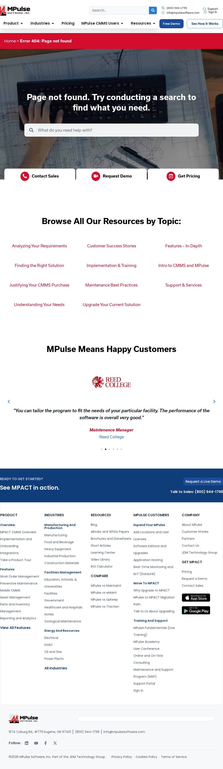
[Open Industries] (53, 23)
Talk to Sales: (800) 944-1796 (196, 491)
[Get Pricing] (171, 176)
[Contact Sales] (24, 176)
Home (10, 41)
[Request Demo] (95, 176)
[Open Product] (22, 23)
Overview (7, 525)
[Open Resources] (154, 23)
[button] (9, 401)
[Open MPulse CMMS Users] (122, 23)
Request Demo (117, 176)
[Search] (153, 10)
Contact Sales (45, 176)
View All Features (15, 627)
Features (7, 569)
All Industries (55, 668)
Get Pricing (189, 176)
